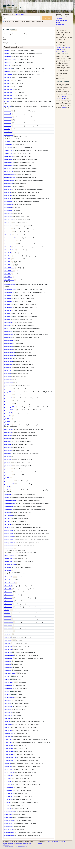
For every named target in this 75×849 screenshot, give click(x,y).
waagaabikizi (7, 778)
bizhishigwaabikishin (10, 244)
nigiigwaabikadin (9, 655)
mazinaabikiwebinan (10, 564)
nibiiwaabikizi (8, 652)
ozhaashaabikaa (8, 748)
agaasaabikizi (8, 68)
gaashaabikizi (8, 404)
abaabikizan (7, 50)
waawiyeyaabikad (9, 793)
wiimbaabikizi (8, 802)
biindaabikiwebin (9, 280)
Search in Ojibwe (9, 21)
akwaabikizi (7, 106)
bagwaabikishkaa (9, 162)
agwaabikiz (7, 80)
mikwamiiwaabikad (9, 580)
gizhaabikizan (8, 466)
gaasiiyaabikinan (8, 392)
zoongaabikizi (8, 817)
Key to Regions (60, 24)
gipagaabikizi (8, 451)
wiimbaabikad (8, 799)
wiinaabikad (7, 805)
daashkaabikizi (8, 358)
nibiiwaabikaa (8, 649)
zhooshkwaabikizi (9, 835)
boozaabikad (7, 295)
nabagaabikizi (8, 628)
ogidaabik (7, 721)
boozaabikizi (7, 304)
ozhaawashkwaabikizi (10, 760)
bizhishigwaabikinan (10, 241)
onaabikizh (7, 727)
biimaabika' (7, 247)
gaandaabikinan (8, 389)
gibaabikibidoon (8, 422)
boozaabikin (7, 298)
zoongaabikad (8, 814)
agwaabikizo (7, 86)
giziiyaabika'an (8, 454)
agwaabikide (7, 77)
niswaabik (7, 679)
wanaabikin (7, 763)
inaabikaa (7, 490)
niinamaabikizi (8, 688)
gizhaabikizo (7, 472)
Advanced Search (19, 14)
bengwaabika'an (8, 201)
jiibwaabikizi (7, 524)
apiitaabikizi (7, 120)
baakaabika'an (8, 186)
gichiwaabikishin (8, 429)
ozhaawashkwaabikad (10, 757)
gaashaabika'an (8, 398)
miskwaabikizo (8, 607)
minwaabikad (8, 586)
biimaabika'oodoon (9, 250)
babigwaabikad (8, 156)
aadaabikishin (8, 141)
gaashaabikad (8, 395)
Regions (63, 107)
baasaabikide (8, 189)
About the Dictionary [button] (25, 4)
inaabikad (7, 487)
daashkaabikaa (8, 343)
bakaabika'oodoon (9, 174)
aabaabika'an (8, 132)
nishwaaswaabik (8, 682)
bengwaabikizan (8, 211)
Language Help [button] (63, 4)
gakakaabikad (8, 364)
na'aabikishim (8, 634)
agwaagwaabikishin (9, 95)
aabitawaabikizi (8, 135)
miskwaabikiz (8, 598)
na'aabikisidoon (8, 631)
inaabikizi (6, 497)
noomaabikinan (8, 715)
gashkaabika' (8, 380)
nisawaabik (7, 676)
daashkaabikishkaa (9, 352)
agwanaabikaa (8, 74)
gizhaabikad (7, 457)
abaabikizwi (7, 53)
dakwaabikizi (7, 325)
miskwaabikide (8, 595)
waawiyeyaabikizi (9, 796)
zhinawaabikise (8, 829)
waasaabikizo (8, 784)
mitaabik (6, 610)
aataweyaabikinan (9, 150)
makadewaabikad (9, 546)
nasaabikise (7, 637)
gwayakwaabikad (9, 481)
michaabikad (7, 567)
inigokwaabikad (8, 506)
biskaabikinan (8, 232)
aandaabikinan (8, 144)
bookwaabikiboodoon (10, 289)
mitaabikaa (7, 613)
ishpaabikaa (7, 512)
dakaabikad (7, 310)
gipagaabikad (8, 447)
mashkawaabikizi (9, 561)
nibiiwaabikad (8, 646)
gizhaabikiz (7, 463)
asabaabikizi (7, 126)
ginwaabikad (7, 441)
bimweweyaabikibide (10, 226)
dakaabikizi (7, 319)
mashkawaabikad (9, 558)
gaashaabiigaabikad (9, 407)
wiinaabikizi (7, 808)
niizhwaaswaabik (9, 697)
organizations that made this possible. (55, 841)
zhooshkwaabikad (9, 832)
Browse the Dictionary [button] (39, 4)
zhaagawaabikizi (8, 823)
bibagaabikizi (8, 217)
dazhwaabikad (8, 331)
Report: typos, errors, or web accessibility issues (15, 846)
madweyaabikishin (9, 540)
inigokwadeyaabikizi (9, 503)
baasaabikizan (8, 195)
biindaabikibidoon (9, 268)
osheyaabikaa (8, 736)
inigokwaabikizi (8, 509)
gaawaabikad (8, 413)
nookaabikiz (7, 703)
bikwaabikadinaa (9, 220)
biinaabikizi (7, 259)
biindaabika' (7, 262)
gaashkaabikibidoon (10, 410)
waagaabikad (8, 775)
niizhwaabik (7, 694)
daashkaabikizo (8, 361)
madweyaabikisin (9, 537)
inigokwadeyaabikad (10, 500)
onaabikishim (8, 724)
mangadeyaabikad (9, 555)
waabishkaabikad (9, 769)
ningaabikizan (8, 667)
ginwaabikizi (7, 444)
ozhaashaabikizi (8, 754)
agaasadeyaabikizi (9, 62)
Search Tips (59, 18)
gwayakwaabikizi (9, 484)
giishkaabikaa (8, 475)
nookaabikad (7, 700)
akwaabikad (7, 101)
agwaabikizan (8, 83)
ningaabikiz (7, 664)
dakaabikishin (8, 316)
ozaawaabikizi (8, 742)
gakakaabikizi (8, 368)
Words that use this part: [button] (13, 47)
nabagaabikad (8, 625)
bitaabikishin (7, 235)
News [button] (21, 7)
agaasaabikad (8, 65)
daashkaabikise (8, 346)
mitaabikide (7, 616)
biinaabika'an (8, 256)
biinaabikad (7, 253)
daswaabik (7, 328)
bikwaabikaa (7, 223)
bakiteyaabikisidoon (9, 177)
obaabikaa (7, 718)
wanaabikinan (8, 766)
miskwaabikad (8, 592)
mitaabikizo (7, 619)
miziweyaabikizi (8, 622)
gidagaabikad (8, 432)
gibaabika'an (7, 419)
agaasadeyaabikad (9, 59)
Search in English (20, 21)
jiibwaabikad (7, 518)
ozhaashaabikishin (9, 751)
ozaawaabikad (8, 739)
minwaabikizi (7, 589)
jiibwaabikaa (7, 521)
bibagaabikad (8, 214)
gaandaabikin (8, 386)
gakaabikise (7, 374)
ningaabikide (7, 661)
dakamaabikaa (8, 307)
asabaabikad (7, 123)
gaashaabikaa (8, 401)
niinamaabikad (8, 685)
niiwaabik (7, 691)
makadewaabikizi (9, 549)
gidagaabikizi (8, 435)
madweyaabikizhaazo (10, 543)
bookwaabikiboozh (9, 292)
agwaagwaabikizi (9, 98)
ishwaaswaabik (8, 515)
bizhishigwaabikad (9, 238)
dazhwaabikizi (8, 337)
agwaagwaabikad (9, 89)
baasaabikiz (7, 192)
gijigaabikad (7, 438)
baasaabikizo (7, 198)
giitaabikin (7, 478)
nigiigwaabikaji (8, 658)
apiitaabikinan (8, 117)
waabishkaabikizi (9, 772)
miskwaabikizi (8, 604)
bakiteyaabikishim (9, 180)
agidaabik (7, 71)
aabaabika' (7, 129)
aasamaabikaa (8, 147)
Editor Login (41, 843)
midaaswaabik (8, 577)
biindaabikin (7, 274)
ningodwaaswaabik (9, 673)
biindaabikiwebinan (9, 284)
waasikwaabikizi (8, 790)
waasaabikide (8, 781)
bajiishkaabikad (8, 168)
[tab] (29, 47)
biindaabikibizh (8, 271)
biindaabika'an (8, 265)
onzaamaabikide (8, 733)
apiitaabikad (7, 111)
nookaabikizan (8, 706)
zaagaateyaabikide (9, 811)
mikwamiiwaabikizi (9, 583)
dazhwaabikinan (8, 334)
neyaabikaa (7, 643)
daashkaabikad (8, 340)
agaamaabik (7, 56)
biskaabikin (7, 229)
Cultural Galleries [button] (51, 4)
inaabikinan (7, 494)
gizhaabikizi (7, 469)
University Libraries (61, 51)
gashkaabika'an (8, 383)
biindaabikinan (8, 277)
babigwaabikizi (8, 159)
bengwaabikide (8, 204)
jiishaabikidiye (8, 527)
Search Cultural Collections (33, 21)
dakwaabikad (8, 322)
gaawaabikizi (7, 416)
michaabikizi (7, 570)
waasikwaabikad (8, 787)
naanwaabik (7, 640)
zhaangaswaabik (9, 826)
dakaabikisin (7, 313)
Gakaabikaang (8, 371)
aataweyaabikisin (9, 153)
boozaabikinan (8, 301)
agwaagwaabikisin (9, 92)
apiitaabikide (7, 114)
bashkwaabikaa (8, 183)
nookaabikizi (7, 709)
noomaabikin (8, 712)
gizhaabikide (7, 460)
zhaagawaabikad (9, 820)
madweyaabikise (8, 531)
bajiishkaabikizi (8, 171)
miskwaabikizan (8, 601)
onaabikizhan (8, 730)
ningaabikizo (7, 670)
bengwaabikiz (8, 208)
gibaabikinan (7, 425)
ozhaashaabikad (8, 745)
